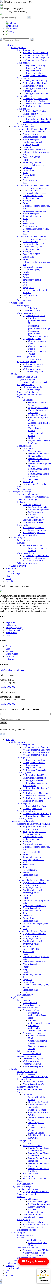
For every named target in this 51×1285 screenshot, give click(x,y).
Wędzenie (27, 167)
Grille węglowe (24, 78)
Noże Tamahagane (31, 479)
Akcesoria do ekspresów (34, 389)
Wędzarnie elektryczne (33, 364)
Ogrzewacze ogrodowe (27, 313)
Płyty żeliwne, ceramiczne (34, 132)
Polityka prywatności (15, 630)
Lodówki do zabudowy (33, 520)
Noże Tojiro (28, 481)
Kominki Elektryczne (32, 545)
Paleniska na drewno (32, 359)
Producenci (11, 568)
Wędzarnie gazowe (31, 366)
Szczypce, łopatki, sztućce (34, 137)
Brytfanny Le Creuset (38, 407)
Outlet (8, 578)
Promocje (10, 571)
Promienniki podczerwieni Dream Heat (37, 320)
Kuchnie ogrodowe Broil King (36, 55)
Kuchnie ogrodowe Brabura (35, 52)
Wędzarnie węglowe (32, 369)
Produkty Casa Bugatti (27, 377)
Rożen (25, 160)
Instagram (10, 659)
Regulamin (10, 622)
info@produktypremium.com (13, 670)
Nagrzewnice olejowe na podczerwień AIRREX (34, 559)
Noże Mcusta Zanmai (32, 451)
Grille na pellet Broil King (34, 111)
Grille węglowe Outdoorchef (35, 93)
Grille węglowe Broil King (35, 80)
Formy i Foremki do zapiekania (37, 411)
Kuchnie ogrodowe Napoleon (36, 57)
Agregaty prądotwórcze (27, 494)
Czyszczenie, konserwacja (34, 149)
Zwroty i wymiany (14, 627)
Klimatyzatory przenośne (34, 532)
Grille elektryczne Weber (34, 101)
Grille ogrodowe (18, 47)
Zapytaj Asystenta (35, 1261)
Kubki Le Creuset (36, 438)
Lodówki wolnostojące (33, 522)
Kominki (21, 543)
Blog (8, 576)
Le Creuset (27, 400)
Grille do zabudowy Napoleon (36, 121)
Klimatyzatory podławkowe (35, 530)
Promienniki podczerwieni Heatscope (39, 327)
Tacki (25, 172)
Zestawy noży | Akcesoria (34, 484)
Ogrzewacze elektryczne (34, 315)
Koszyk (12, 28)
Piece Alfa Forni (30, 308)
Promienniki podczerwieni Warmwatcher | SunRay (39, 333)
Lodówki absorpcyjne (38, 507)
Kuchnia (15, 374)
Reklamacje (11, 625)
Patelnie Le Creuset (37, 415)
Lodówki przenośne (32, 504)
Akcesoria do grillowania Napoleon (33, 185)
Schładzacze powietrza (27, 535)
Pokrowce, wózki (30, 134)
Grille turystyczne (25, 124)
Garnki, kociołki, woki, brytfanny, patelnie (33, 143)
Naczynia (21, 397)
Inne (25, 183)
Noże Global (28, 448)
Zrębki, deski (28, 170)
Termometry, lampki (32, 162)
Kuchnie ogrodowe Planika (35, 60)
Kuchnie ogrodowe (25, 50)
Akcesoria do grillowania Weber (31, 236)
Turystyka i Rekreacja (21, 492)
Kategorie (10, 45)
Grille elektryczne (25, 96)
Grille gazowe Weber (32, 70)
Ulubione (12, 23)
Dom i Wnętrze (18, 537)
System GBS (28, 257)
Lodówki (21, 502)
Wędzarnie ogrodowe (26, 361)
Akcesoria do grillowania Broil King (33, 129)
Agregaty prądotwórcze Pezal (36, 497)
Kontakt (9, 581)
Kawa (19, 486)
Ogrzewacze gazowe (32, 338)
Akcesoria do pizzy (31, 139)
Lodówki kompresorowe (39, 509)
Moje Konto (11, 632)
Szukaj (11, 31)
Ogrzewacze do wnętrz (27, 553)
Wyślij (3, 722)
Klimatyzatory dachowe (33, 527)
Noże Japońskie (24, 446)
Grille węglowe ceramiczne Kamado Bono (35, 89)
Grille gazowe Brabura (33, 73)
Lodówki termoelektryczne (36, 515)
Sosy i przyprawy (25, 300)
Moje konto (13, 26)
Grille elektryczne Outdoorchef (36, 103)
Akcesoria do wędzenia (33, 372)
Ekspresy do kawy (25, 384)
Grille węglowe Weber (33, 86)
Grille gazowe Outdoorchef (35, 75)
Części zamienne (30, 180)
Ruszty (26, 177)
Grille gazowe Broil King (34, 65)
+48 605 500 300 (7, 704)
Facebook (10, 656)
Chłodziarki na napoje (27, 499)
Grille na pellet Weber (32, 114)
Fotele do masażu (25, 540)
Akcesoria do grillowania (22, 126)
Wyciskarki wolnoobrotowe (29, 394)
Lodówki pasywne (36, 512)
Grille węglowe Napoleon (34, 83)
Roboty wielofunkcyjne (27, 392)
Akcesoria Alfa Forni (32, 310)
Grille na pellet (23, 109)
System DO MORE (31, 157)
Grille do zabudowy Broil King (37, 119)
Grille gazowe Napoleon (34, 68)
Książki (26, 274)
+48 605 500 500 (7, 687)
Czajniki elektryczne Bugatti (35, 382)
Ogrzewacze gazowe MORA (36, 555)
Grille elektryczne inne (33, 106)
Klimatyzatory (23, 525)
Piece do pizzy (23, 305)
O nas (8, 646)
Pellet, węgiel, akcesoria (33, 165)
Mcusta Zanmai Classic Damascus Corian (38, 454)
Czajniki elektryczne (26, 379)
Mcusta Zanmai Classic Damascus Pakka (38, 459)
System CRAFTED (31, 254)
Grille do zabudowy (26, 116)
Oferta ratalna (12, 654)
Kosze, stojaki (29, 147)
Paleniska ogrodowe (26, 356)
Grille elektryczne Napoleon (35, 98)
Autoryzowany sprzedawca (17, 5)
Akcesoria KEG (30, 175)
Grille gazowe (23, 63)
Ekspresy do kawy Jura (33, 387)
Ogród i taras (17, 303)
